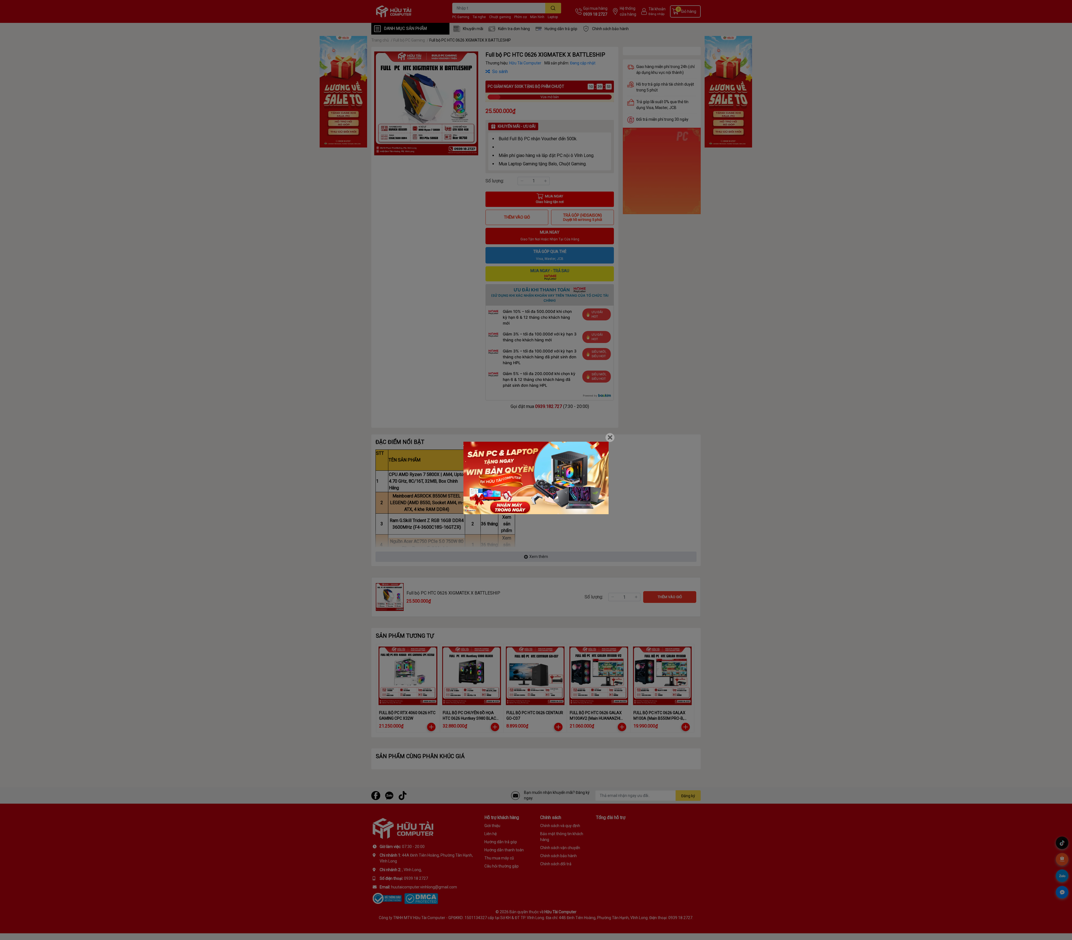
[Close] (610, 437)
